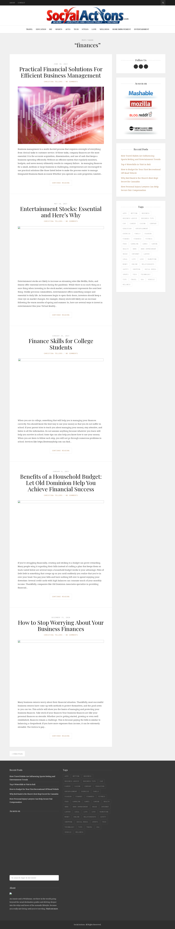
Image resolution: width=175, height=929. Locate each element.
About (12, 3)
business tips (147, 218)
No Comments (72, 81)
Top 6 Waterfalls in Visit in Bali (136, 164)
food (125, 244)
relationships (148, 264)
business (145, 213)
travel (134, 279)
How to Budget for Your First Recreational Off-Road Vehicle (34, 789)
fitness (149, 239)
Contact (21, 3)
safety (126, 269)
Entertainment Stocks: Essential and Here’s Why (61, 212)
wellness (126, 284)
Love (94, 29)
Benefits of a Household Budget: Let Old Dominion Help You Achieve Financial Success (61, 483)
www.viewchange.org (29, 863)
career (133, 223)
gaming (155, 244)
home (135, 249)
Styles (85, 29)
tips (125, 279)
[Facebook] (136, 66)
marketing (152, 259)
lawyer (146, 254)
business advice (130, 218)
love (142, 259)
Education (41, 29)
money (125, 264)
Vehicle (151, 279)
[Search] (163, 2)
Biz (50, 29)
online (135, 264)
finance (126, 239)
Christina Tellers (53, 81)
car (124, 223)
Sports (58, 29)
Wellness (104, 29)
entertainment (142, 228)
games (145, 244)
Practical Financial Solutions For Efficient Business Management (61, 72)
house (125, 254)
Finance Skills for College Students (61, 344)
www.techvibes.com (29, 852)
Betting (134, 213)
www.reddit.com (29, 842)
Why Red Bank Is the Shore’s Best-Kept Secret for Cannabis (34, 794)
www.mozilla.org (29, 831)
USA (142, 279)
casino (143, 223)
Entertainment (141, 29)
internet (135, 254)
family (137, 233)
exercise (126, 233)
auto (125, 213)
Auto (67, 29)
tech (135, 274)
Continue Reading (61, 183)
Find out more (52, 908)
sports (126, 274)
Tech (76, 29)
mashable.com (29, 820)
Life (134, 259)
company (153, 223)
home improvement (148, 249)
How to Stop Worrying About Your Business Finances (61, 625)
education (127, 228)
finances (137, 239)
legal (125, 259)
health (126, 249)
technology (145, 274)
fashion (148, 233)
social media (150, 269)
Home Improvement (122, 29)
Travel (29, 29)
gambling (134, 244)
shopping (136, 269)
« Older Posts (17, 754)
